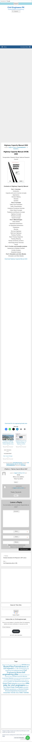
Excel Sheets (17, 680)
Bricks (15, 668)
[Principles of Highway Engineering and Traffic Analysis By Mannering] (8, 437)
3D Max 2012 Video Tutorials (7, 664)
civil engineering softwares (23, 674)
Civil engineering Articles (17, 670)
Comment (16, 511)
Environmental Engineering (24, 678)
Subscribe (16, 631)
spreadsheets (13, 689)
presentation (25, 687)
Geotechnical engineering (21, 681)
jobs (27, 683)
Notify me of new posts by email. (16, 547)
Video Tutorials (24, 692)
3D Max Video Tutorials (17, 664)
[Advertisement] (16, 29)
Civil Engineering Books (17, 671)
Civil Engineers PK (16, 7)
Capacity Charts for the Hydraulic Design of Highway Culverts (21, 442)
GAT (14, 681)
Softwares (6, 689)
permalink (23, 465)
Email (16, 536)
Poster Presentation (16, 687)
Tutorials (13, 692)
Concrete (14, 676)
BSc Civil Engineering (22, 668)
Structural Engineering (11, 691)
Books (28, 664)
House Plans (7, 683)
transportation (6, 692)
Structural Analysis (23, 689)
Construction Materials (7, 678)
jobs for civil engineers (19, 464)
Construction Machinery (22, 676)
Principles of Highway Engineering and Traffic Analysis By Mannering (8, 442)
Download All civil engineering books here (16, 423)
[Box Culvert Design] (8, 452)
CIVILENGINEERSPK (21, 147)
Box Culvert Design (8, 456)
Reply (16, 482)
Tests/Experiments (22, 691)
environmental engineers (9, 680)
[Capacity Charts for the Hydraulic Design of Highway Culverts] (21, 437)
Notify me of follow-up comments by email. (16, 545)
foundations (10, 681)
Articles (24, 665)
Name (16, 531)
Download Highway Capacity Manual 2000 (16, 259)
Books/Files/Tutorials (17, 462)
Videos (17, 692)
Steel (17, 689)
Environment (16, 678)
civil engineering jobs (14, 673)
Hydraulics (14, 683)
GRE (28, 681)
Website (16, 542)
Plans (8, 687)
